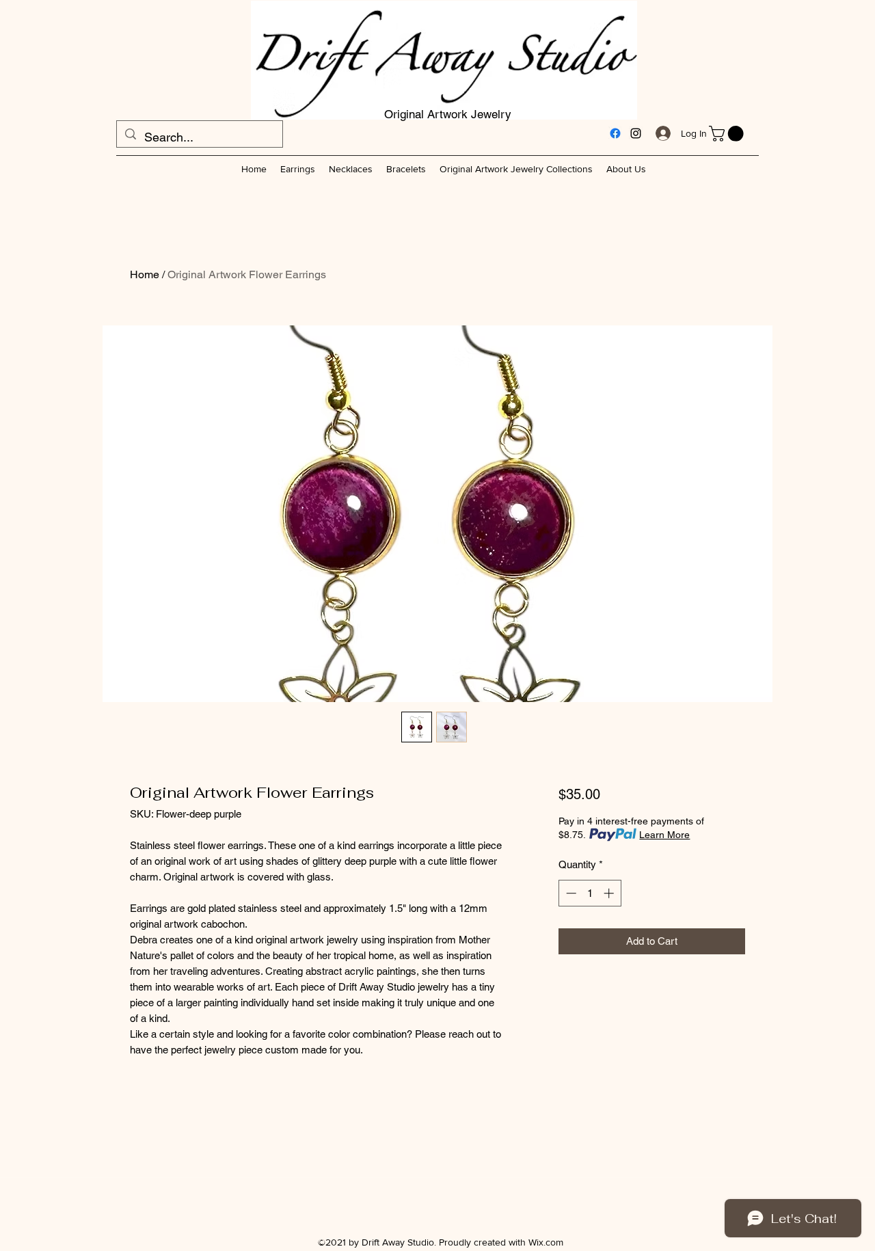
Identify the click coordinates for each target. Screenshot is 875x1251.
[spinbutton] (589, 893)
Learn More (664, 834)
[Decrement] (570, 893)
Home (144, 274)
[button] (728, 134)
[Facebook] (615, 133)
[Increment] (610, 893)
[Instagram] (636, 133)
